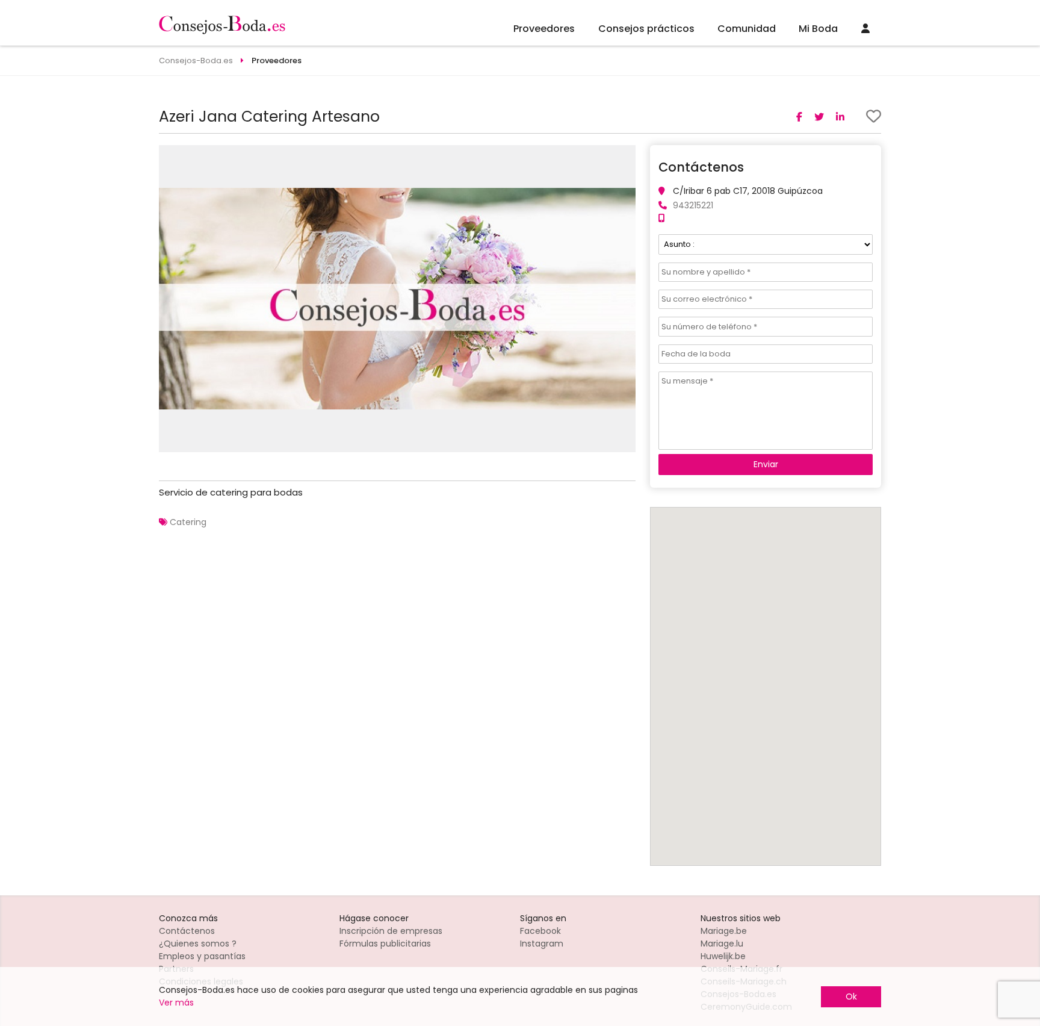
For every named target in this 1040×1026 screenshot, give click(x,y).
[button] (624, 156)
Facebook (540, 931)
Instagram (541, 943)
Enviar (766, 464)
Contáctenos (187, 931)
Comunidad (746, 29)
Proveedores (544, 29)
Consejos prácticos (646, 29)
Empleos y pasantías (202, 956)
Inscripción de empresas (390, 931)
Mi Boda (818, 29)
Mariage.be (724, 931)
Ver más (176, 1002)
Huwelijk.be (723, 956)
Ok (851, 996)
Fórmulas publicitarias (385, 943)
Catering (188, 522)
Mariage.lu (722, 943)
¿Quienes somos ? (198, 943)
